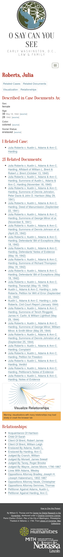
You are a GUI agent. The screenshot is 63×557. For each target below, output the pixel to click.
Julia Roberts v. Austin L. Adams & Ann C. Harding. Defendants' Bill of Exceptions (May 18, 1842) (34, 240)
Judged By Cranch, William (24, 455)
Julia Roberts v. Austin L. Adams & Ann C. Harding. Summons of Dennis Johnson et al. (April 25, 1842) (34, 229)
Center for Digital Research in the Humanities (36, 514)
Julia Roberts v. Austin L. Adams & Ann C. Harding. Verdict (32, 362)
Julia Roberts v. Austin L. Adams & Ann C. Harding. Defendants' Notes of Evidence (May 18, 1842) (32, 251)
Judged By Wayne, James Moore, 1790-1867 (34, 466)
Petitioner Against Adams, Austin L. (28, 489)
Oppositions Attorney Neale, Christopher (31, 481)
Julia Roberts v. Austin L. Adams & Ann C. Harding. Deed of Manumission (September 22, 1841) (33, 206)
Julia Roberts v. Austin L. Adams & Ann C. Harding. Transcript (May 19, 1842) (32, 283)
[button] (31, 397)
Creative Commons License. (49, 515)
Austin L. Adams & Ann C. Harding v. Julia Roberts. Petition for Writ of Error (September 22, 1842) (34, 292)
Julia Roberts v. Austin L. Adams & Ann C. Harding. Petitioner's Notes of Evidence (32, 370)
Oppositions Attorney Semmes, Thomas (31, 485)
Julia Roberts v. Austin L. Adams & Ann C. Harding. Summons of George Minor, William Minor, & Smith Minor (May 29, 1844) (34, 326)
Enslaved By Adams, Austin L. (25, 448)
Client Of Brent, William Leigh (25, 444)
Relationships (28, 89)
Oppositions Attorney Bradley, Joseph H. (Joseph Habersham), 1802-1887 (31, 476)
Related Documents (34, 83)
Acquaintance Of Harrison (23, 433)
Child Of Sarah (16, 436)
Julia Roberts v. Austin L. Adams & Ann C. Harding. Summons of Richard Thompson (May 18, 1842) (32, 263)
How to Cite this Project (50, 508)
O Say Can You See (31, 40)
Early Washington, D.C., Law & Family (32, 52)
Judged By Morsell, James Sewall (27, 459)
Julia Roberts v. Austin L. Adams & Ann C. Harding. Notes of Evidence (32, 377)
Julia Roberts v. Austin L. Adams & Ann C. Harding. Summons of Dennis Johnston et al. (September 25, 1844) (34, 338)
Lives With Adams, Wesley (23, 470)
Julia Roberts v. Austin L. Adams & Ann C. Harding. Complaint (32, 347)
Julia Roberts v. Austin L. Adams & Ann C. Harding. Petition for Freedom (32, 355)
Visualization (10, 89)
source (23, 113)
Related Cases (11, 83)
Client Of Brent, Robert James (25, 440)
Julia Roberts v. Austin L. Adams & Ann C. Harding (32, 149)
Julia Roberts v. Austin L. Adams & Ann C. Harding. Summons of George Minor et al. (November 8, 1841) (32, 217)
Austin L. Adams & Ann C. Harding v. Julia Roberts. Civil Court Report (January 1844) (33, 302)
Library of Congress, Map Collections (50, 522)
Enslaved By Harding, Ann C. (25, 451)
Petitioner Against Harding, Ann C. (28, 493)
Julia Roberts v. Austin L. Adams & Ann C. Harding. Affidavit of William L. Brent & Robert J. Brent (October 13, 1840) (32, 169)
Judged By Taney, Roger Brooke (27, 463)
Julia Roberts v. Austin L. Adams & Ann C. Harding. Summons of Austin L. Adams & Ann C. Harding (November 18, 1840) (32, 180)
